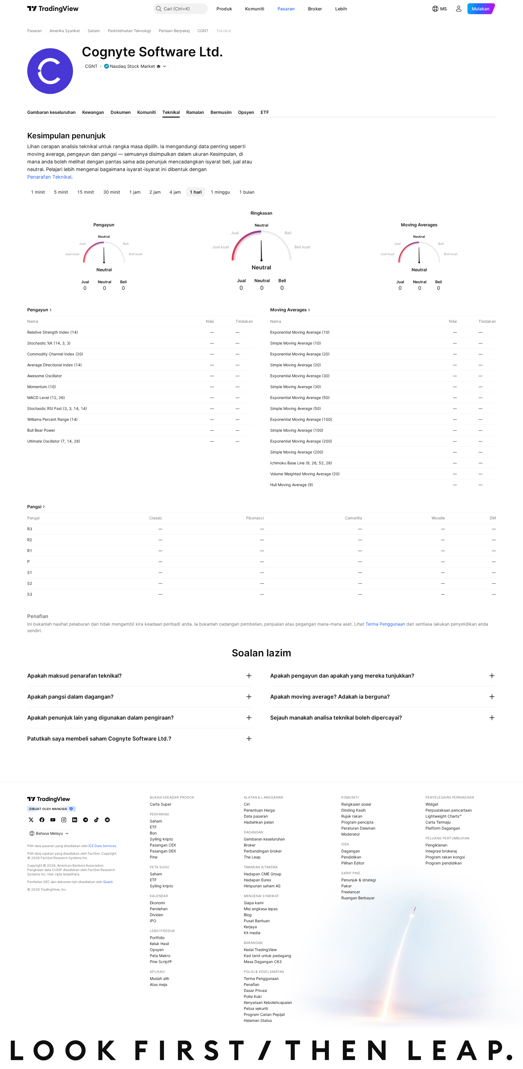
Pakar (346, 886)
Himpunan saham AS (262, 886)
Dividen (156, 914)
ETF (153, 827)
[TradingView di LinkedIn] (74, 820)
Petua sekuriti (256, 1008)
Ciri (247, 804)
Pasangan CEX (163, 845)
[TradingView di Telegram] (85, 820)
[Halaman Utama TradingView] (53, 9)
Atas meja (158, 984)
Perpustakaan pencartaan (448, 810)
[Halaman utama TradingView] (48, 799)
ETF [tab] (265, 112)
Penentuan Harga (259, 810)
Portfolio (157, 937)
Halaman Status (258, 1020)
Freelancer (350, 892)
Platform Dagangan (442, 828)
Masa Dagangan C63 (263, 961)
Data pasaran (256, 816)
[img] (158, 66)
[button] (236, 8)
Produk (224, 8)
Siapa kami (253, 902)
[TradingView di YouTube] (53, 820)
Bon (153, 833)
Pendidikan (351, 857)
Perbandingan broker (263, 851)
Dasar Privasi (255, 990)
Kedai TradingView (260, 949)
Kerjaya (250, 926)
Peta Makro (160, 955)
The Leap (252, 857)
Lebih (341, 8)
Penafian (251, 984)
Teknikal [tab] (171, 112)
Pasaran (286, 8)
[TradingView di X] (31, 820)
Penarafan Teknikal (49, 177)
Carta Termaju (438, 822)
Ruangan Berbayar (358, 898)
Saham (156, 821)
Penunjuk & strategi (358, 880)
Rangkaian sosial (356, 804)
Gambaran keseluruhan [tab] (51, 112)
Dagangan (350, 851)
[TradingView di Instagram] (64, 820)
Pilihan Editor (352, 863)
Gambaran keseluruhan (264, 839)
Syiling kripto (161, 839)
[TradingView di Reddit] (107, 820)
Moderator (350, 834)
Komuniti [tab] (146, 112)
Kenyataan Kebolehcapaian (268, 1002)
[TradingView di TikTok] (96, 820)
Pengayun (37, 309)
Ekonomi (157, 902)
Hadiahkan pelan (259, 822)
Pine (153, 857)
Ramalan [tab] (195, 112)
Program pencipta (357, 822)
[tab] (37, 192)
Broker (315, 8)
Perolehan (159, 908)
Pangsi (34, 506)
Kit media (252, 932)
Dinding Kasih (353, 810)
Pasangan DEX (163, 851)
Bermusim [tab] (221, 112)
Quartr (108, 882)
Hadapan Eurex (257, 880)
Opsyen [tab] (246, 112)
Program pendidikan (443, 863)
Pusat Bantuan (257, 920)
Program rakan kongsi (445, 857)
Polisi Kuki (253, 996)
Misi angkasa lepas (261, 908)
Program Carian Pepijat (264, 1014)
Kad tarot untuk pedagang (267, 955)
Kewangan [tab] (93, 112)
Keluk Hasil (159, 943)
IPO (153, 920)
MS (443, 8)
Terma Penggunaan (385, 624)
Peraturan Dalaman (358, 828)
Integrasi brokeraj (441, 851)
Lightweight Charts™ (443, 816)
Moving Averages (288, 309)
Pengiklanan (436, 845)
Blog (248, 914)
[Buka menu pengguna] (458, 8)
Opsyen (157, 949)
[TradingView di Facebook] (42, 820)
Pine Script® (161, 961)
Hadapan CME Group (262, 874)
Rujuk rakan (351, 816)
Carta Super (160, 804)
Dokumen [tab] (121, 112)
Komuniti (254, 8)
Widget (431, 804)
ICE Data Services (102, 846)
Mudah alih (159, 978)
